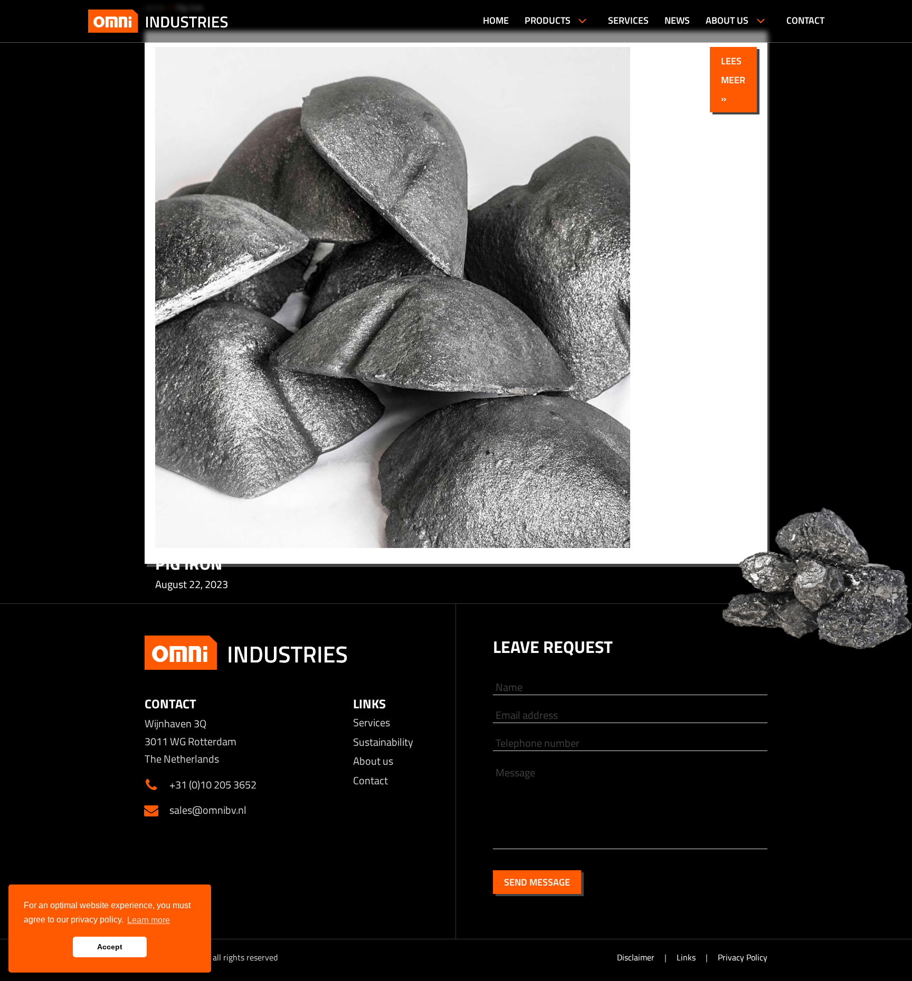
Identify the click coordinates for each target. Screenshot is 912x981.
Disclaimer (637, 957)
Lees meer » (733, 79)
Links (687, 957)
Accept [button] (109, 946)
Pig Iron (188, 563)
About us (373, 761)
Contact (370, 780)
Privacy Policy (742, 957)
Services (371, 722)
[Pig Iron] (392, 544)
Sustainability (383, 742)
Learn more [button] (148, 920)
